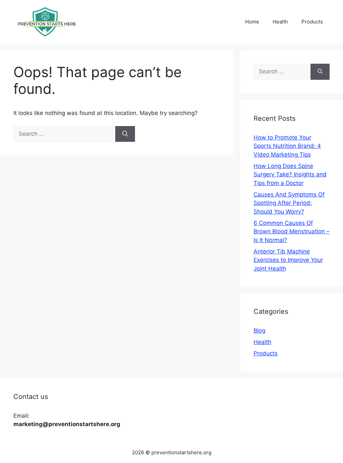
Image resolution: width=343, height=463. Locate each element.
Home (252, 21)
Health (280, 21)
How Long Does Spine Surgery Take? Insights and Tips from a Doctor (290, 174)
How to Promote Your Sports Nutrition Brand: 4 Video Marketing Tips (287, 146)
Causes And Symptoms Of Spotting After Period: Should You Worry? (289, 203)
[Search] (125, 134)
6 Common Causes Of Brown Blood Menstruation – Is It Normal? (292, 231)
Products (312, 21)
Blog (259, 330)
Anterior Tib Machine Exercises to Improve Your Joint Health (288, 260)
